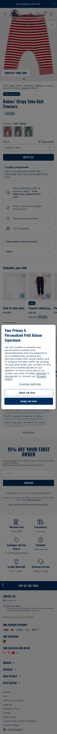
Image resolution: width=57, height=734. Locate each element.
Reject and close (27, 392)
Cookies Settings (30, 384)
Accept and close (29, 401)
